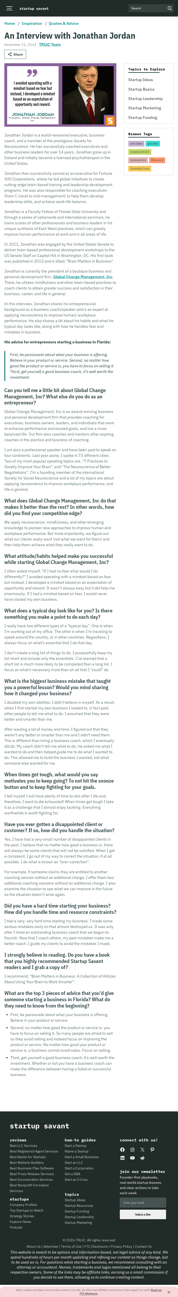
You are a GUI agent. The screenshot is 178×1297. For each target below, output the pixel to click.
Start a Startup (75, 1145)
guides (153, 143)
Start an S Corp (76, 1179)
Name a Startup (76, 1151)
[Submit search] (170, 8)
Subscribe (143, 1214)
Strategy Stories (22, 1216)
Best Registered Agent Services (34, 1151)
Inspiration (32, 23)
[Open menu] (9, 8)
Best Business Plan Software (32, 1168)
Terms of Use (71, 1246)
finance (157, 160)
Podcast (16, 1227)
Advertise (50, 1246)
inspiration (139, 152)
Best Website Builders (27, 1162)
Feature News (20, 1221)
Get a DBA (72, 1174)
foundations (139, 168)
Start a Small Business (82, 1157)
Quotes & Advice (64, 23)
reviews (136, 143)
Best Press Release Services (32, 1174)
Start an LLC (74, 1162)
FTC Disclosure (96, 1246)
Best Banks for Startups (28, 1157)
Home (9, 23)
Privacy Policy (122, 1246)
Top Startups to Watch (26, 1210)
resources (138, 160)
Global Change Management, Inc (82, 276)
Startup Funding (142, 117)
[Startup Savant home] (34, 8)
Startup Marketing (144, 107)
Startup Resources (79, 1205)
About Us (33, 1246)
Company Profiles (23, 1204)
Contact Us (143, 1246)
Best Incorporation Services (31, 1179)
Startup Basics (141, 89)
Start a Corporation (79, 1168)
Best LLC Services (23, 1145)
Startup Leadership (145, 98)
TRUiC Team (50, 44)
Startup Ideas (140, 79)
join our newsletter (142, 1172)
